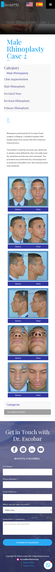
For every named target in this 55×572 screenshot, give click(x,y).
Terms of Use (28, 566)
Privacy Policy (28, 562)
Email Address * (10, 492)
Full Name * (8, 466)
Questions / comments (14, 519)
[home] (10, 4)
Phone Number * (11, 479)
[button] (50, 4)
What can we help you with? (16, 504)
